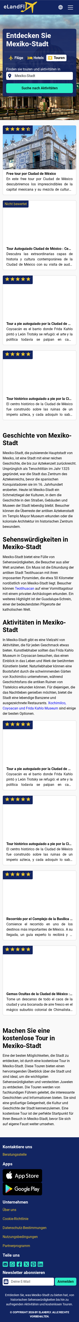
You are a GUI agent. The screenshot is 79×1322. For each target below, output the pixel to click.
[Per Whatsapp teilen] (12, 1267)
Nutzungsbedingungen (20, 1237)
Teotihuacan (24, 588)
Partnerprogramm (16, 1246)
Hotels (39, 58)
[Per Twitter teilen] (26, 1267)
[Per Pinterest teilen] (33, 1267)
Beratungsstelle (15, 1154)
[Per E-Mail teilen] (5, 1267)
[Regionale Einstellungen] (61, 7)
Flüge (18, 58)
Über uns (9, 1210)
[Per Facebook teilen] (19, 1267)
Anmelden (65, 1281)
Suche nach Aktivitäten (40, 88)
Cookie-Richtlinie (15, 1219)
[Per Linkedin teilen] (40, 1267)
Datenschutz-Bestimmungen (25, 1228)
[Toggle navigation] (70, 7)
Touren (59, 58)
